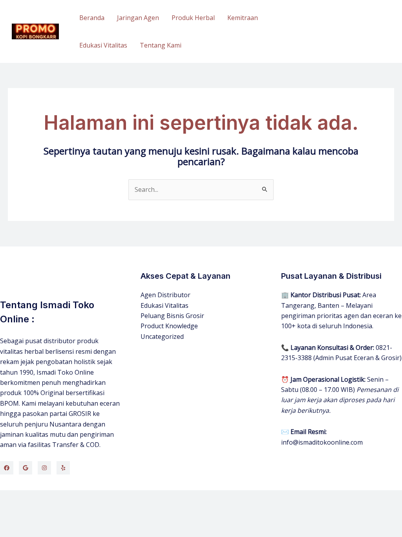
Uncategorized (162, 336)
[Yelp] (63, 467)
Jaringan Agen (138, 17)
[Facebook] (6, 467)
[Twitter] (25, 467)
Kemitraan (242, 17)
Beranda (91, 17)
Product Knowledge (169, 326)
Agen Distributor (165, 295)
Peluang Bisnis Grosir (172, 315)
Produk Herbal (193, 17)
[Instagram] (44, 467)
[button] (354, 31)
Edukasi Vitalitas (103, 45)
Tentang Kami (160, 45)
